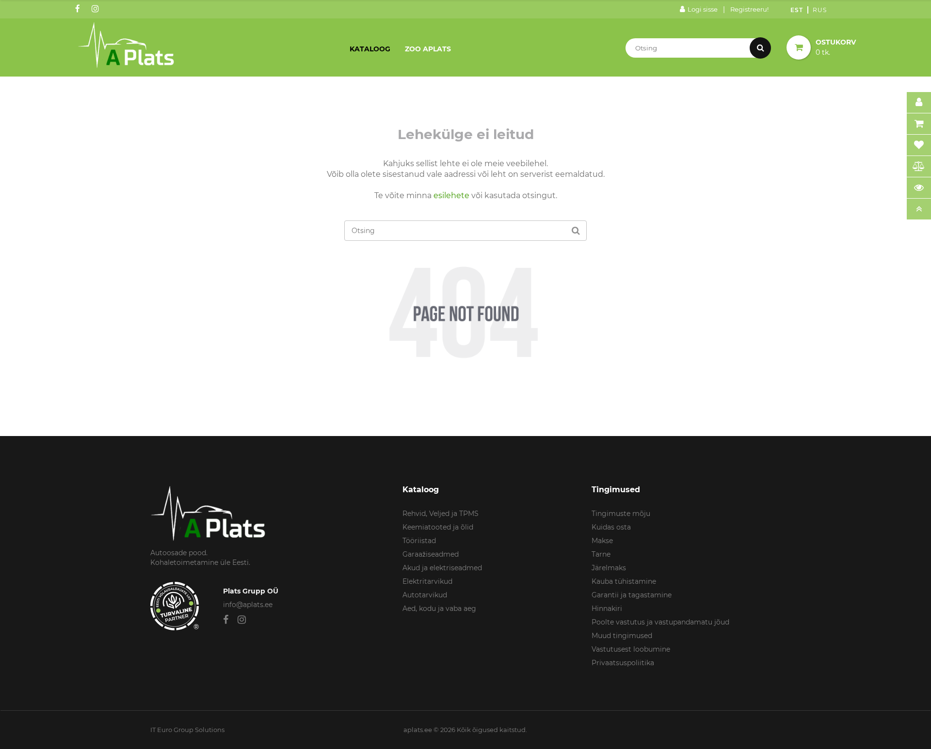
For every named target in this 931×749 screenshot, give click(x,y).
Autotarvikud (424, 595)
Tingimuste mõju (621, 513)
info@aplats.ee (248, 604)
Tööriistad (419, 540)
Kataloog (370, 49)
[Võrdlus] (919, 166)
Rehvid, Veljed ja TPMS (440, 513)
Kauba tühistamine (624, 581)
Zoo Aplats (428, 49)
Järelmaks (609, 567)
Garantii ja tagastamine (632, 595)
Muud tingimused (622, 635)
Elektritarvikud (427, 581)
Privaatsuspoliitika (623, 662)
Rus (820, 10)
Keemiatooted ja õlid (437, 527)
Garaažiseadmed (430, 554)
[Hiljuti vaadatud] (919, 188)
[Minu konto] (919, 102)
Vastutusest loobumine (631, 649)
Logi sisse (703, 9)
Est (796, 10)
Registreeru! (749, 9)
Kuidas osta (611, 527)
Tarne (601, 554)
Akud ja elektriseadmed (442, 567)
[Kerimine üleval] (919, 209)
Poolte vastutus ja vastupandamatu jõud (660, 622)
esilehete (451, 195)
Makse (602, 540)
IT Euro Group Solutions (187, 729)
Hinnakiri (607, 608)
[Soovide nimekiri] (919, 145)
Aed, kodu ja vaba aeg (439, 608)
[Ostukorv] (919, 124)
